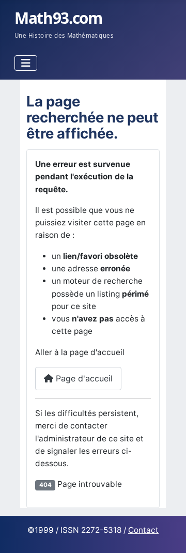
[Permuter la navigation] (25, 63)
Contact (143, 530)
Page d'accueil (83, 378)
